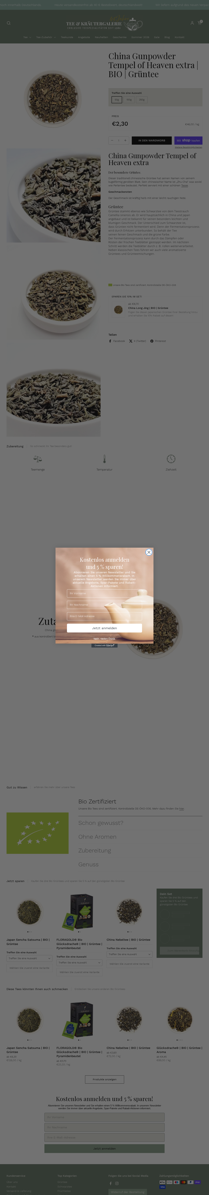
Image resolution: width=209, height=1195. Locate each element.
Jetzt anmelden (104, 628)
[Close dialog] (149, 552)
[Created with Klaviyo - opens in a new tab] (104, 646)
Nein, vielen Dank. (105, 639)
